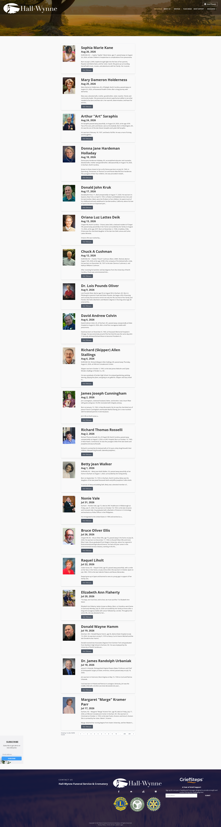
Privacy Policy (102, 825)
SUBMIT (207, 795)
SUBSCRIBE (11, 758)
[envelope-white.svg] (131, 791)
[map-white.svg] (143, 791)
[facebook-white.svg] (119, 791)
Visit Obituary (87, 70)
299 (129, 734)
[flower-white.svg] (155, 791)
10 (116, 734)
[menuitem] (158, 9)
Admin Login (119, 825)
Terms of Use (111, 825)
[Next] (133, 733)
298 (125, 734)
